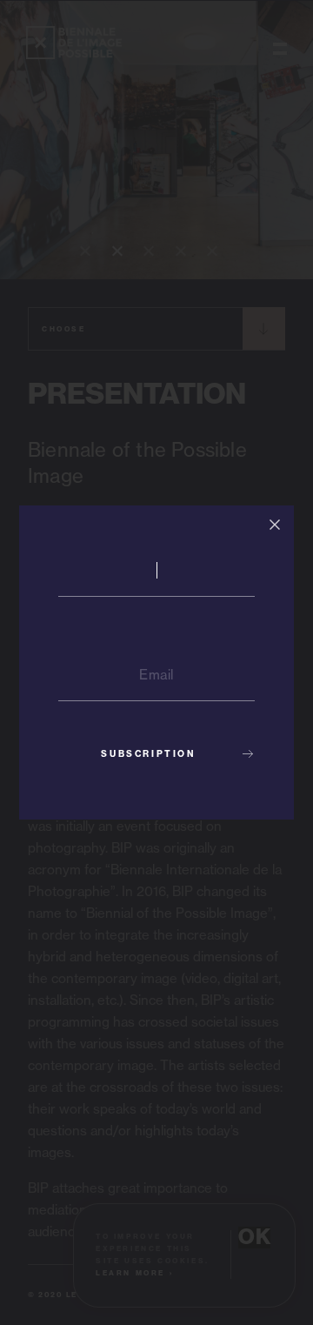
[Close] (275, 524)
